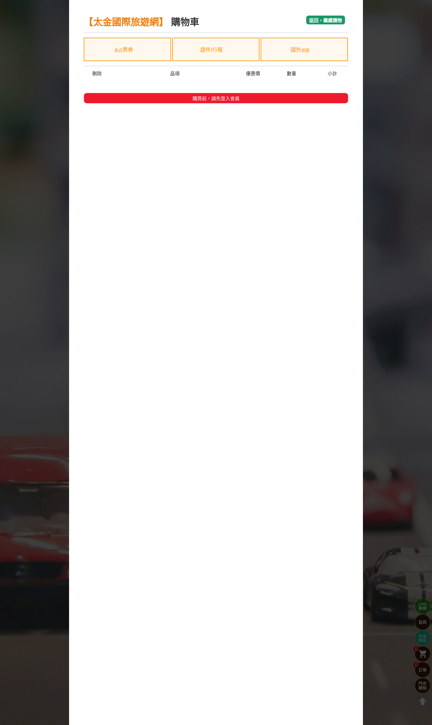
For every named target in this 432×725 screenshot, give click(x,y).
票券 (123, 50)
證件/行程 (212, 50)
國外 (300, 50)
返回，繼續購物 (325, 20)
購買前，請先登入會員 (216, 98)
